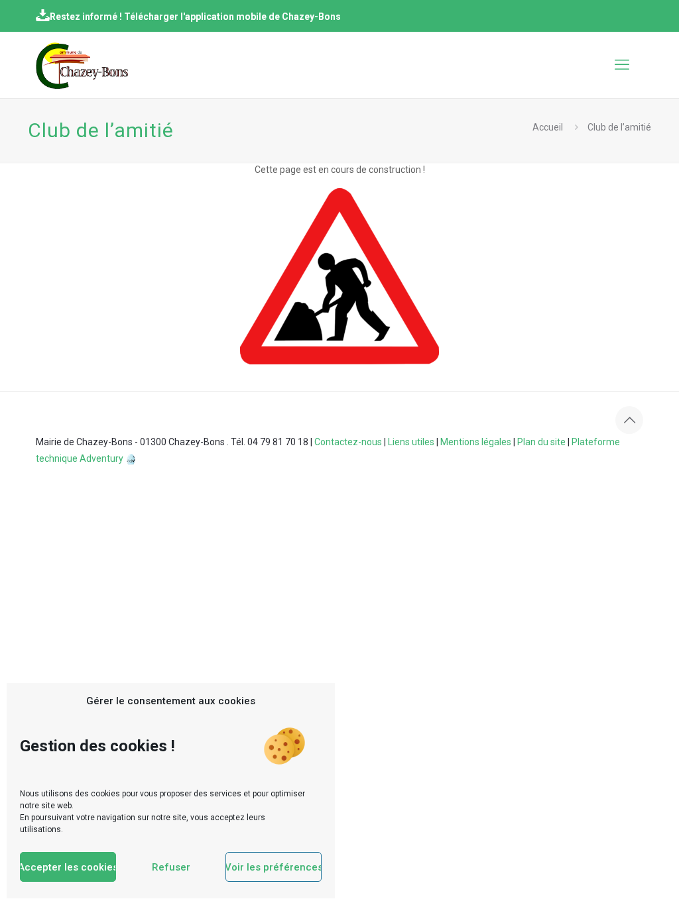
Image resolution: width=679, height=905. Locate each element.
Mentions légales (475, 442)
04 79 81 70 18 (277, 442)
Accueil (547, 127)
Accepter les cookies (68, 867)
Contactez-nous (348, 442)
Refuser (171, 867)
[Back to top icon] (629, 420)
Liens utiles (411, 442)
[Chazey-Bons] (82, 65)
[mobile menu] (622, 65)
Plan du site (541, 442)
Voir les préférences (273, 867)
